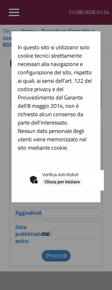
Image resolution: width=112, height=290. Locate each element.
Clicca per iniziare (62, 181)
